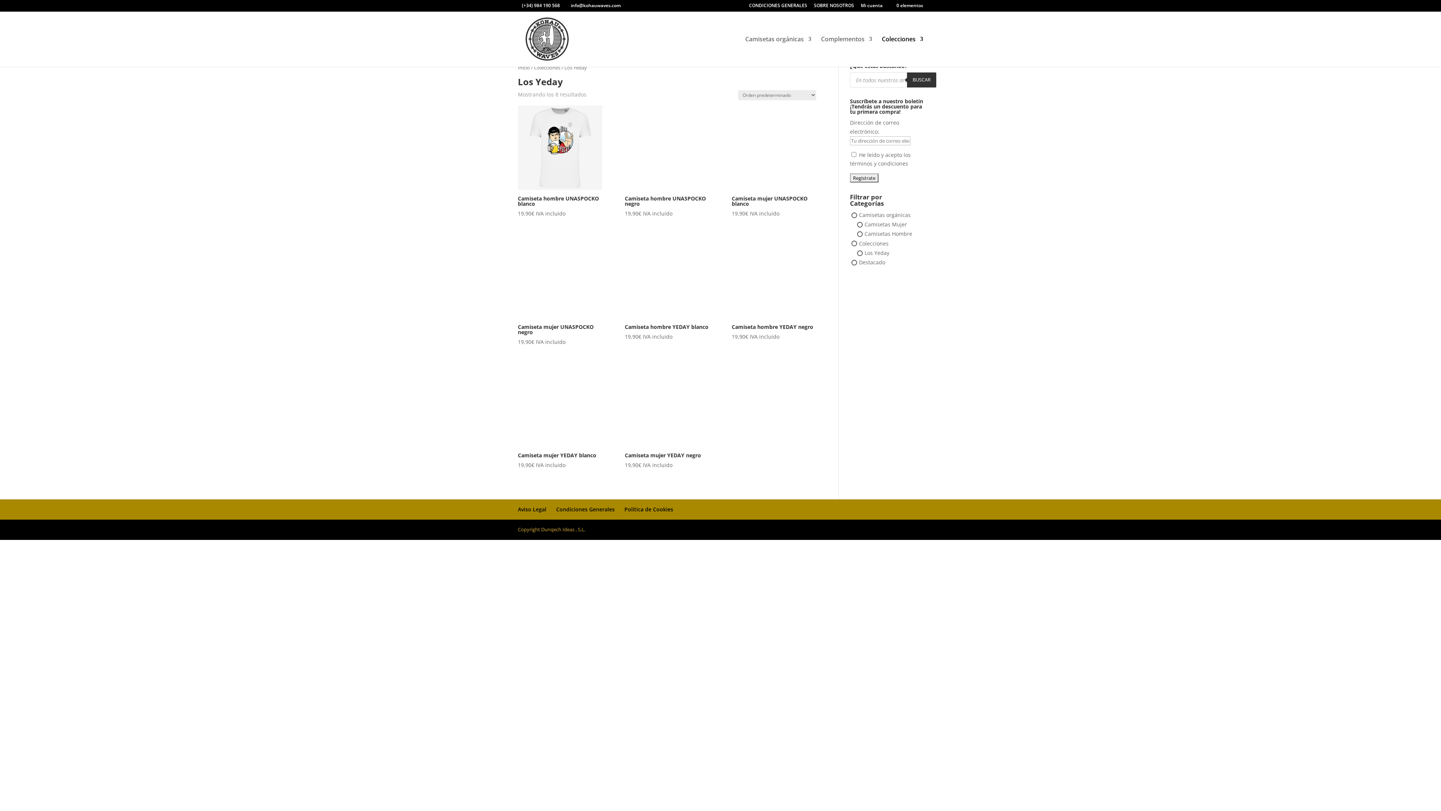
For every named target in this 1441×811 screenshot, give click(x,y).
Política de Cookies (648, 509)
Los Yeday (877, 252)
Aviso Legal (532, 509)
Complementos (843, 39)
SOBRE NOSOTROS (834, 6)
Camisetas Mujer (886, 224)
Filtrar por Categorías (867, 201)
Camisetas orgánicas (774, 39)
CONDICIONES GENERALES (778, 6)
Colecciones (899, 39)
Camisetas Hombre (888, 234)
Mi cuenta (872, 6)
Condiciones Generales (585, 509)
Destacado (872, 262)
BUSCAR (922, 79)
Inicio (524, 67)
